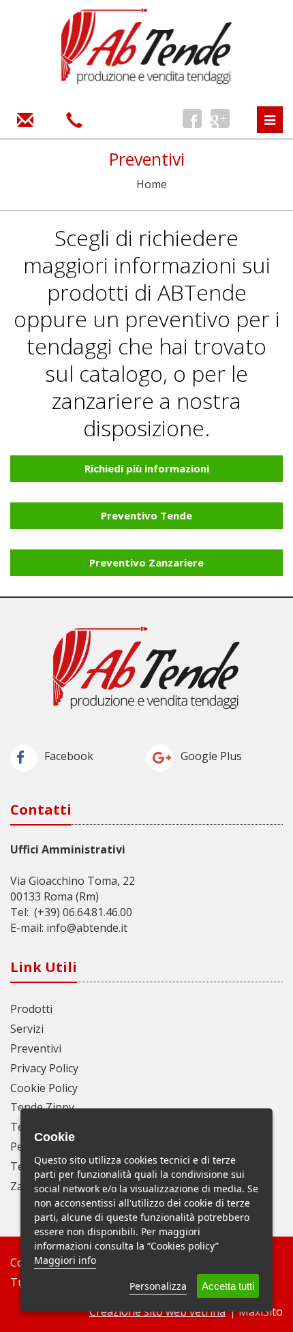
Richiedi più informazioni (146, 468)
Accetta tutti (228, 1286)
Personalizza (158, 1286)
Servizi (27, 1028)
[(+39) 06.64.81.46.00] (74, 118)
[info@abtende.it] (25, 118)
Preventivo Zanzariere (146, 562)
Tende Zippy (42, 1107)
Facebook (68, 755)
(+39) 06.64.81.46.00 (83, 912)
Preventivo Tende (146, 515)
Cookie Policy (44, 1087)
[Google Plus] (220, 118)
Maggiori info (65, 1260)
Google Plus (211, 755)
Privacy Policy (44, 1068)
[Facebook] (192, 118)
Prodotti (31, 1008)
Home (151, 184)
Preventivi (35, 1048)
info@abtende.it (86, 927)
